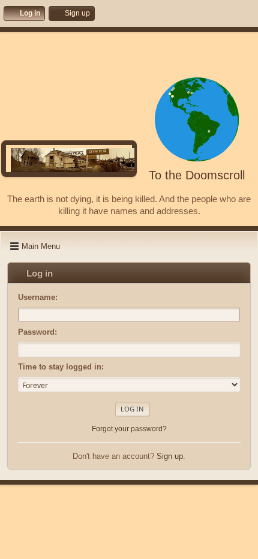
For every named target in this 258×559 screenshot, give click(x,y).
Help (85, 547)
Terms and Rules (122, 547)
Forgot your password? (129, 429)
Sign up (170, 456)
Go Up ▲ (166, 547)
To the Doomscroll (197, 175)
